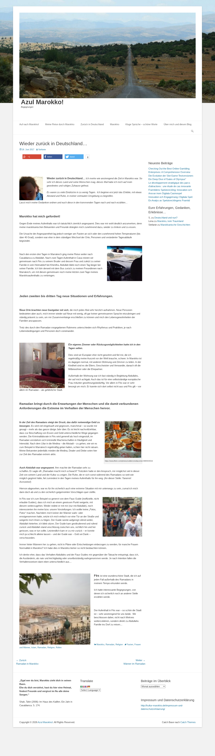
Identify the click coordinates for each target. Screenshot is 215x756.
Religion (119, 644)
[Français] (86, 686)
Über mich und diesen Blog (177, 124)
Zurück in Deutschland (92, 124)
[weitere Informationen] (87, 157)
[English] (84, 686)
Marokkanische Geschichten (175, 224)
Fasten (130, 644)
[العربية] (81, 686)
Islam (33, 647)
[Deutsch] (89, 686)
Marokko (114, 124)
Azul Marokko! (42, 102)
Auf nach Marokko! (29, 124)
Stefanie (42, 149)
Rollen (59, 647)
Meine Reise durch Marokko (59, 124)
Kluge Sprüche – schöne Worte (141, 124)
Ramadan (110, 644)
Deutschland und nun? (165, 217)
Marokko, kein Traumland (170, 221)
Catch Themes (188, 722)
